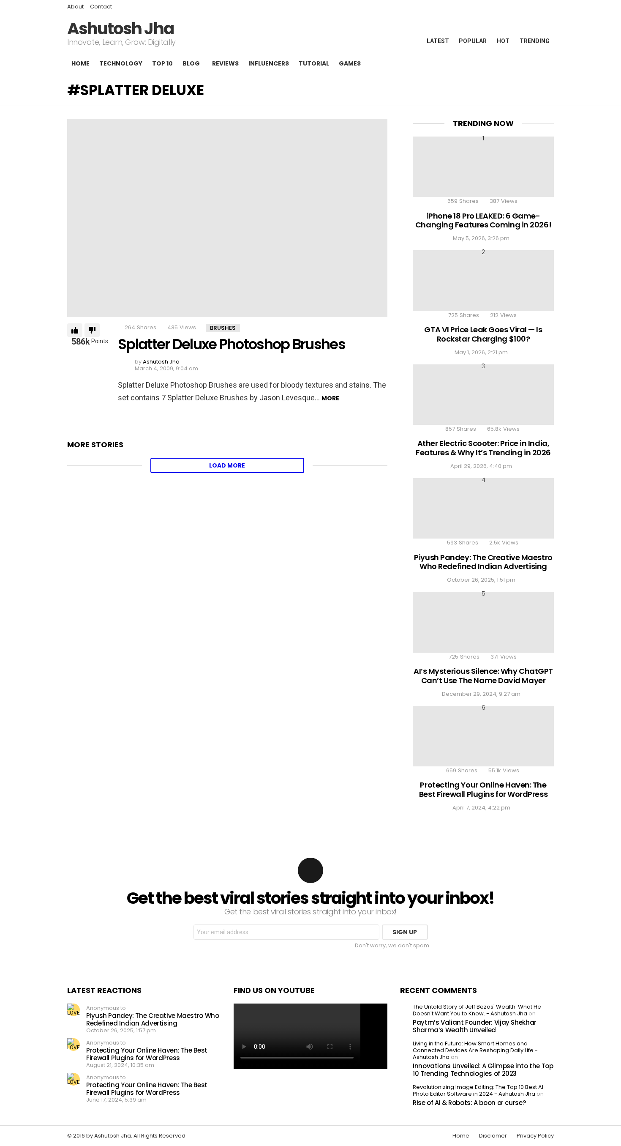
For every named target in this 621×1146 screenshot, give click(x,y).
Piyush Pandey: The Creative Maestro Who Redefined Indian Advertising (483, 562)
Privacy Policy (535, 1135)
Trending (535, 41)
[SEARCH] (531, 63)
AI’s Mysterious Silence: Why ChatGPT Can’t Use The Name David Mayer (483, 676)
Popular (473, 41)
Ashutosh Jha (120, 28)
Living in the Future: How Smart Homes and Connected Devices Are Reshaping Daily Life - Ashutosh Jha (475, 1050)
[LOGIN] (547, 63)
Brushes (223, 328)
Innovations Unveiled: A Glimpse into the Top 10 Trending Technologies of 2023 (483, 1069)
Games (350, 63)
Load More (227, 465)
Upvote (74, 330)
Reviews (225, 63)
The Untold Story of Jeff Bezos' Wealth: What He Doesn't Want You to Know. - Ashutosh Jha (477, 1010)
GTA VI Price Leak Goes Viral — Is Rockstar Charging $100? (483, 334)
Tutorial (314, 63)
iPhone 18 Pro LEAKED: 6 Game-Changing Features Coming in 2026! (483, 220)
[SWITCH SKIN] (517, 63)
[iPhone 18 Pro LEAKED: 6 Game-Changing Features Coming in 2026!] (483, 167)
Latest (438, 41)
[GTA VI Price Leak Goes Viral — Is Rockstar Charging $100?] (483, 280)
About (75, 7)
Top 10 (162, 63)
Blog (191, 63)
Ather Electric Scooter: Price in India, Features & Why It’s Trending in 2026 (483, 448)
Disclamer (493, 1135)
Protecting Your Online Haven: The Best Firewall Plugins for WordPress (483, 789)
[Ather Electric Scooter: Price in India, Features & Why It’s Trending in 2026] (483, 394)
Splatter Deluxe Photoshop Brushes (231, 344)
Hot (503, 41)
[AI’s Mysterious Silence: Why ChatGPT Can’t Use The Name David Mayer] (483, 622)
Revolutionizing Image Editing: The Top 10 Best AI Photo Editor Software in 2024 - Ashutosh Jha (478, 1090)
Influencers (268, 63)
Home (80, 63)
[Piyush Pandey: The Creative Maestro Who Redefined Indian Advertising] (483, 508)
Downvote (92, 330)
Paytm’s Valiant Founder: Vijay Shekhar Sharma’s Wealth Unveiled (475, 1026)
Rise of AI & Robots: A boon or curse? (469, 1102)
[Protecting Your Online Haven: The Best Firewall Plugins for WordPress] (483, 736)
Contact (101, 7)
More (330, 398)
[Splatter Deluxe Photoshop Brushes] (227, 218)
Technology (120, 63)
